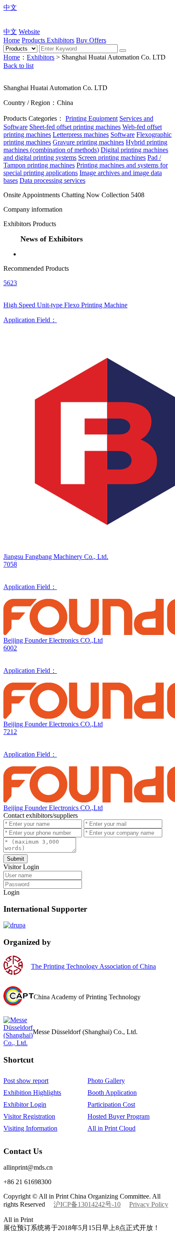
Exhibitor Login (24, 1104)
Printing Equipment (91, 118)
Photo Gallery (106, 1080)
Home (11, 40)
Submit (15, 859)
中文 (10, 7)
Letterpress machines (81, 134)
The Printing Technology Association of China (93, 966)
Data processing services (52, 180)
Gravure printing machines (88, 142)
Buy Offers (91, 40)
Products (34, 40)
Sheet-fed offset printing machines (75, 126)
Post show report (25, 1080)
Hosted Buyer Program (119, 1116)
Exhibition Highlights (32, 1092)
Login (11, 892)
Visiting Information (30, 1128)
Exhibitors (60, 40)
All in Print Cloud (111, 1128)
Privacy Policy (148, 1204)
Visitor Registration (29, 1116)
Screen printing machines (112, 157)
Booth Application (112, 1092)
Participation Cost (111, 1104)
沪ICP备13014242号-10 (87, 1204)
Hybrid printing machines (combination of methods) (85, 146)
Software (122, 134)
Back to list (18, 65)
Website (29, 31)
